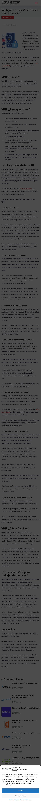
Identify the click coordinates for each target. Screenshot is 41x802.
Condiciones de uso (25, 799)
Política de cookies (14, 799)
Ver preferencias (20, 796)
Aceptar (20, 790)
